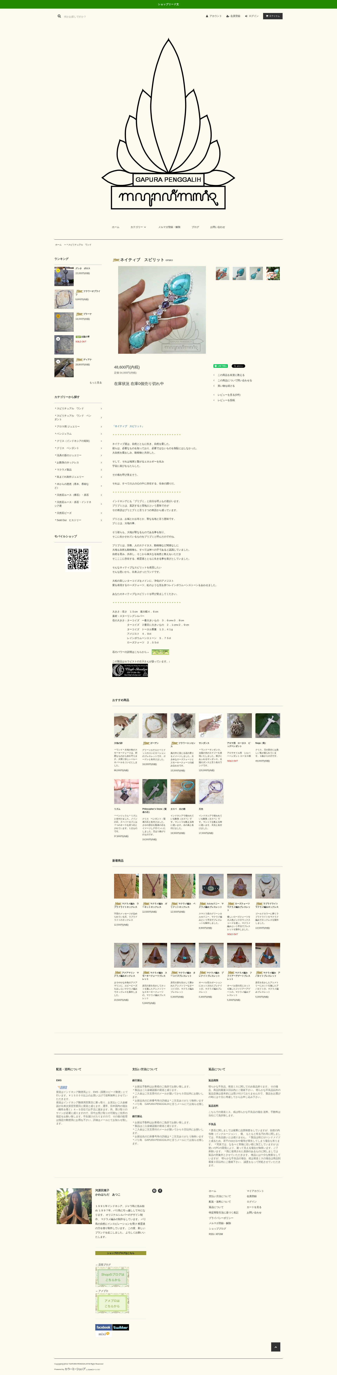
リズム (117, 809)
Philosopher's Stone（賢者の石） (154, 810)
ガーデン (154, 743)
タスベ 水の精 (178, 809)
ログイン (254, 16)
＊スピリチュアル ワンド (78, 244)
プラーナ (87, 314)
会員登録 (235, 16)
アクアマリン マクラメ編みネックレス (126, 974)
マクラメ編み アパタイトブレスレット (267, 974)
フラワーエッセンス (183, 745)
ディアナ (87, 359)
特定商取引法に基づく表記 (223, 1212)
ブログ (195, 227)
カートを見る (254, 1207)
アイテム (275, 16)
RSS (211, 1234)
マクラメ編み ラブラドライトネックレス (126, 905)
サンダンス (204, 743)
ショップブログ (217, 1228)
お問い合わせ (217, 227)
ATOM (219, 1234)
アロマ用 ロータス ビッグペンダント (238, 744)
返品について (216, 1207)
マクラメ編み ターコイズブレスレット (183, 974)
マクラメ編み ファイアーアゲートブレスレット (239, 975)
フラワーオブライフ (87, 293)
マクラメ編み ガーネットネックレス (154, 905)
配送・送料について (220, 1201)
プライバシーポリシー (221, 1218)
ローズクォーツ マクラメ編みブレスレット (239, 906)
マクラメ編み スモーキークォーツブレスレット (154, 975)
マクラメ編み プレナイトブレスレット (211, 974)
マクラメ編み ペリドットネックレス (183, 905)
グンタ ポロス (82, 268)
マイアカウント (255, 1191)
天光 (201, 809)
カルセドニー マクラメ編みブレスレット (211, 905)
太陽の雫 (85, 337)
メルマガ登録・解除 (169, 227)
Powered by (59, 1369)
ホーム (115, 227)
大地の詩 (118, 743)
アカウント (216, 16)
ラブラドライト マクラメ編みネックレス (267, 905)
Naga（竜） (261, 743)
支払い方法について (220, 1196)
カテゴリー (137, 227)
